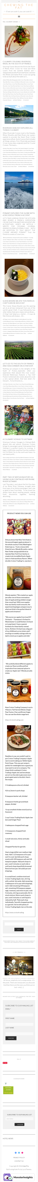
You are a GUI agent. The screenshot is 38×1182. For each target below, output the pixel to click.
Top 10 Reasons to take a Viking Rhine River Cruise (18, 503)
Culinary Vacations (7, 392)
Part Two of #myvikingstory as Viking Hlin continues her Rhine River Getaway (18, 479)
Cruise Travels (20, 152)
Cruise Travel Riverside (28, 150)
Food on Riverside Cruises (21, 160)
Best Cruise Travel (22, 80)
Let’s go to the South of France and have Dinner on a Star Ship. (18, 365)
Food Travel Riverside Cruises (20, 94)
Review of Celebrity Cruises (17, 333)
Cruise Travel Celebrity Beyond (9, 325)
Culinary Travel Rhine (11, 158)
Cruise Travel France (7, 84)
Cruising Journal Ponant (22, 243)
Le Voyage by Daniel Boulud (13, 331)
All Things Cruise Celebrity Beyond (10, 319)
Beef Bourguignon (14, 80)
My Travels (13, 96)
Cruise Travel (32, 82)
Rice (33, 463)
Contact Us (19, 1161)
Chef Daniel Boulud (11, 323)
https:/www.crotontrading (14, 912)
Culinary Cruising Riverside (28, 88)
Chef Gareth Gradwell (23, 148)
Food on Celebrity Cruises (16, 329)
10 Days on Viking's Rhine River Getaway (11, 499)
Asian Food (17, 457)
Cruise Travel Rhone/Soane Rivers (19, 84)
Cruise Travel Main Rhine (8, 150)
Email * (8, 1009)
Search (19, 929)
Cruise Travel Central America (9, 241)
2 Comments (26, 100)
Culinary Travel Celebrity (18, 327)
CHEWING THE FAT (19, 6)
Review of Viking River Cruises (13, 501)
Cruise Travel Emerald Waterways (26, 384)
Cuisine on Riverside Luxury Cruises (14, 88)
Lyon (30, 249)
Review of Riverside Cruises (22, 96)
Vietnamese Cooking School (16, 467)
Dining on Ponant (11, 247)
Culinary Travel (24, 156)
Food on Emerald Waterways (17, 392)
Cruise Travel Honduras (21, 241)
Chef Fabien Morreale (7, 384)
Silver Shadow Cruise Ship (8, 465)
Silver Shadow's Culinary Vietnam (21, 465)
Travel (18, 98)
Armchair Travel (6, 148)
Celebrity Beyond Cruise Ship (24, 319)
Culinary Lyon (21, 245)
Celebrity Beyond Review (19, 321)
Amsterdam (23, 499)
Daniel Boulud (27, 327)
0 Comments (31, 166)
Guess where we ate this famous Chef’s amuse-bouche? (18, 302)
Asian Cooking (6, 457)
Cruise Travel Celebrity (27, 323)
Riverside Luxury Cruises (8, 166)
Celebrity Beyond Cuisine (8, 321)
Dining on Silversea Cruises (22, 247)
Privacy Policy (19, 1157)
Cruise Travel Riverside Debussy (10, 152)
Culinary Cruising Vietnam (25, 459)
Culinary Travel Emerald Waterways (10, 390)
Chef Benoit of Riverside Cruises (21, 82)
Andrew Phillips (6, 80)
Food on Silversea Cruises (25, 461)
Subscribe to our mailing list (19, 1115)
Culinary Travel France (24, 90)
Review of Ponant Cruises (21, 251)
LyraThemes (27, 1169)
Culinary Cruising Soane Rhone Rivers (11, 90)
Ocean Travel (27, 331)
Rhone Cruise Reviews (12, 398)
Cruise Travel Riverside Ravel (13, 86)
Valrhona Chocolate (24, 98)
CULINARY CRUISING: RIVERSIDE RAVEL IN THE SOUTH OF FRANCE (17, 63)
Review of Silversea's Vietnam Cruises (23, 463)
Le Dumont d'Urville (24, 249)
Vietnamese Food (26, 467)
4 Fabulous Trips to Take (12, 239)
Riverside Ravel (13, 98)
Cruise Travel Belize (27, 239)
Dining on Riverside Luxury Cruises (15, 92)
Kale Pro (26, 1166)
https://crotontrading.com (14, 720)
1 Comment (14, 469)
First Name (9, 1018)
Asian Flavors (12, 457)
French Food (30, 94)
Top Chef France (20, 398)
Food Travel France (9, 94)
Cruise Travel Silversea (11, 243)
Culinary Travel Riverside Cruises (24, 158)
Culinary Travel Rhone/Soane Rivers (26, 390)
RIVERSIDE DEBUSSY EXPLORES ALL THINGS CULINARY (18, 129)
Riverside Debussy (28, 164)
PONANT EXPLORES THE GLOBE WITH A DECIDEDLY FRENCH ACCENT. (19, 214)
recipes (11, 1092)
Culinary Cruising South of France (19, 388)
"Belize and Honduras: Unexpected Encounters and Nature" (15, 237)
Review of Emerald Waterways (20, 394)
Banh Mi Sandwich (25, 457)
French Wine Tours (7, 96)
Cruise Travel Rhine (18, 150)
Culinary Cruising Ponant (11, 245)
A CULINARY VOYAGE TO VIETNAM (17, 439)
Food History (17, 461)
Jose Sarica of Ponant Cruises (13, 249)
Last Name (9, 1028)
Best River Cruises (10, 82)
